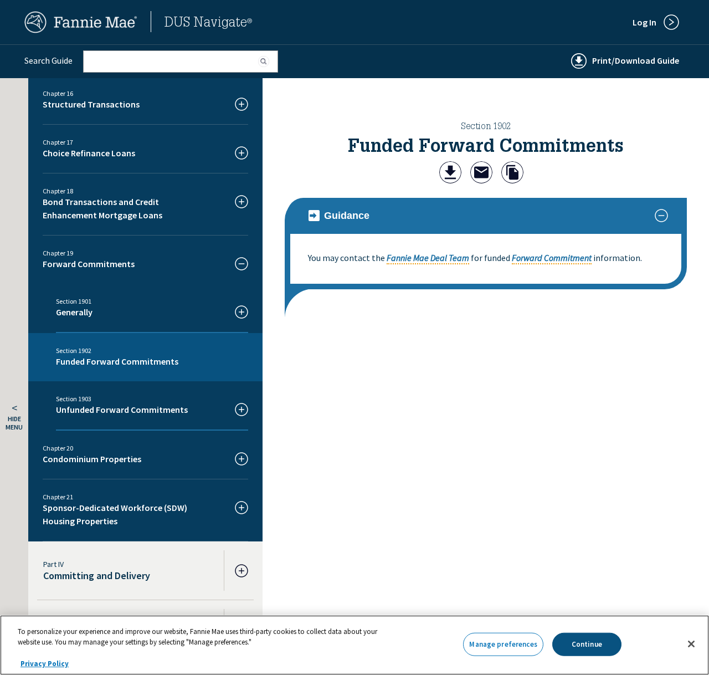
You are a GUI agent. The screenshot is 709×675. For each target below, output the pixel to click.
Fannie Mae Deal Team (428, 257)
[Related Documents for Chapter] (512, 173)
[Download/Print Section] (450, 173)
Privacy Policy (44, 663)
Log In (644, 22)
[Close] (691, 644)
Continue (587, 644)
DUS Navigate (208, 23)
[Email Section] (481, 173)
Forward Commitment (552, 257)
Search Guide (48, 60)
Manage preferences (503, 644)
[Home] (80, 29)
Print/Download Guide (635, 60)
